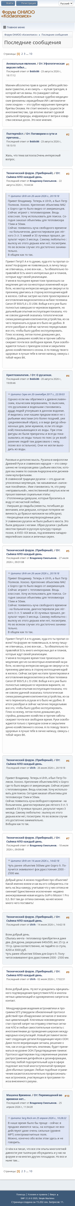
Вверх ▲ (54, 1194)
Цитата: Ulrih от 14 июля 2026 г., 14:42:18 (35, 860)
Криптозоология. (17, 375)
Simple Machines (46, 1198)
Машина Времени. (19, 1095)
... (27, 54)
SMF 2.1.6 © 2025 (29, 1198)
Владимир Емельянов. (43, 181)
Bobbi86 (34, 71)
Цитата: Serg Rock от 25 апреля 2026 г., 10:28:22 (38, 1118)
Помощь (20, 1194)
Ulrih (33, 767)
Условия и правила (37, 1194)
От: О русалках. (42, 375)
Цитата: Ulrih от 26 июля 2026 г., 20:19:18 (35, 196)
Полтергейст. (15, 133)
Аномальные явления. (21, 63)
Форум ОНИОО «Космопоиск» (18, 13)
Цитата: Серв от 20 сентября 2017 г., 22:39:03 (38, 394)
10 (30, 54)
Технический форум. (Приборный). (30, 173)
